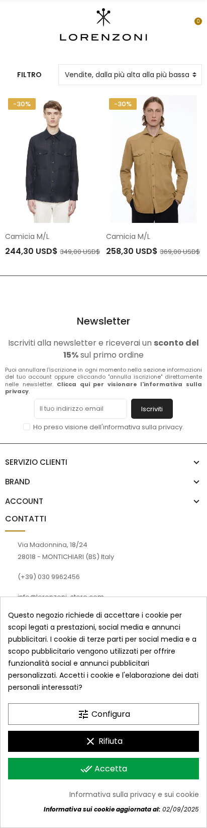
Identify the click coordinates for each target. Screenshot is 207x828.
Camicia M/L (27, 236)
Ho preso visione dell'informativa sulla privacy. (108, 427)
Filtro (29, 75)
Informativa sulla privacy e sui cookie (134, 794)
